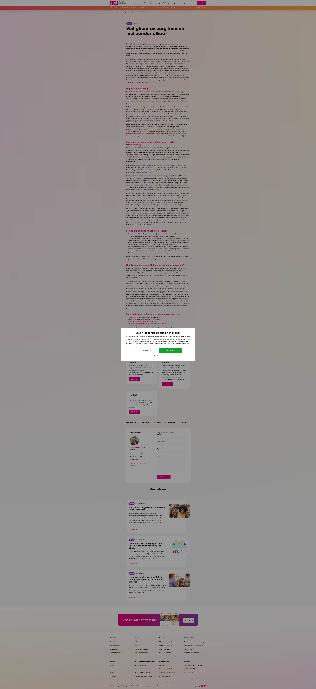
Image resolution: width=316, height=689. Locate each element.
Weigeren (145, 350)
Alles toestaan (170, 350)
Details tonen (158, 356)
